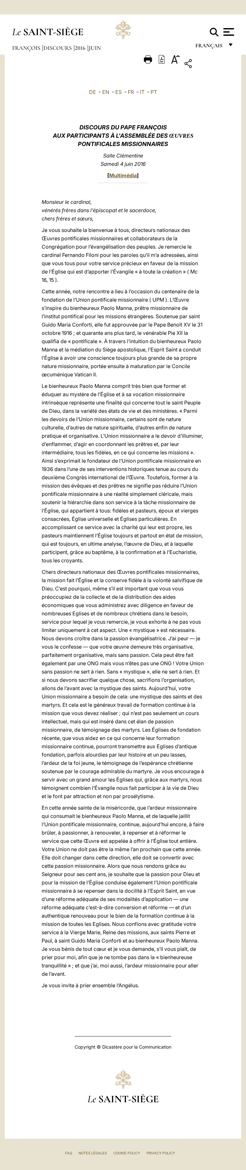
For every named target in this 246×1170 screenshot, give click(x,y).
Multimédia (123, 175)
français (210, 47)
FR (131, 92)
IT (142, 92)
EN (105, 92)
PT (154, 92)
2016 (81, 47)
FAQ (68, 1153)
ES (118, 92)
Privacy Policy (160, 1153)
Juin (95, 47)
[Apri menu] (228, 32)
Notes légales (92, 1153)
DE (92, 92)
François (27, 47)
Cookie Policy (126, 1153)
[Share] (208, 64)
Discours (58, 47)
